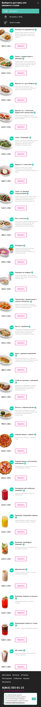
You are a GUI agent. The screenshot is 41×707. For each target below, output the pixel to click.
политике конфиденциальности (14, 703)
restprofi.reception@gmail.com (13, 691)
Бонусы (16, 675)
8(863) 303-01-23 (13, 687)
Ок (34, 699)
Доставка (13, 11)
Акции (26, 678)
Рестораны (7, 678)
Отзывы (24, 675)
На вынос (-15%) (15, 17)
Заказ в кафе (14, 22)
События (18, 678)
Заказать (20, 46)
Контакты (6, 682)
